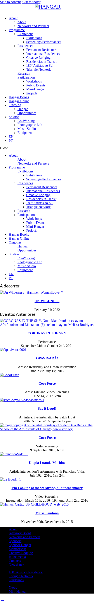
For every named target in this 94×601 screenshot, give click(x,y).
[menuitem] (51, 137)
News (13, 587)
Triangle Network (21, 576)
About (13, 529)
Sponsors (15, 541)
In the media (17, 557)
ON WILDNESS (47, 301)
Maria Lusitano (47, 513)
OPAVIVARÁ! (47, 358)
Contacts (15, 561)
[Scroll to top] (2, 599)
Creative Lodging (21, 553)
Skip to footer (31, 2)
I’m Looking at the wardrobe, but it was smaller (47, 488)
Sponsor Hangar (20, 545)
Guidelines (16, 580)
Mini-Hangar (18, 591)
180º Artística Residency (26, 572)
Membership (17, 549)
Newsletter (16, 565)
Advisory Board (20, 533)
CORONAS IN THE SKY (47, 333)
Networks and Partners (24, 537)
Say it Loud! (47, 408)
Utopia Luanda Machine (47, 463)
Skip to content (10, 2)
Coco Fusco (47, 383)
